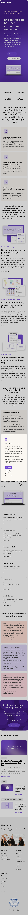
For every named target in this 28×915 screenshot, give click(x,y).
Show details (8, 476)
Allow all (8, 467)
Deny (7, 472)
